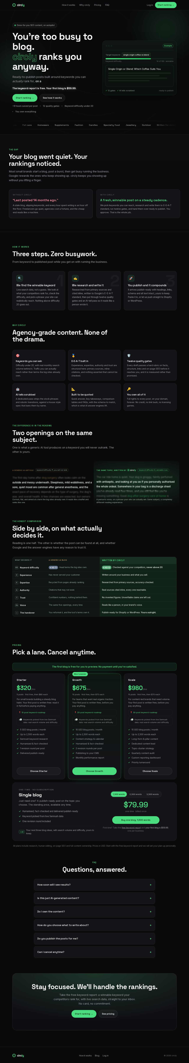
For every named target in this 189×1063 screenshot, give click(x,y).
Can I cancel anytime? (50, 952)
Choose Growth (94, 771)
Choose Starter (38, 771)
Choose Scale (150, 771)
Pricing (97, 5)
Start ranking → (166, 5)
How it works (68, 5)
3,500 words (152, 794)
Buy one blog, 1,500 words (135, 820)
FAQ (107, 5)
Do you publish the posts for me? (57, 938)
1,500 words (119, 794)
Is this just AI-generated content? (58, 898)
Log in (150, 5)
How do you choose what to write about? (63, 925)
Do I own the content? (51, 911)
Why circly (84, 5)
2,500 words (135, 794)
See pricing (108, 1013)
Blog (97, 1055)
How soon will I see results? (54, 884)
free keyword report (131, 828)
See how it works (52, 97)
